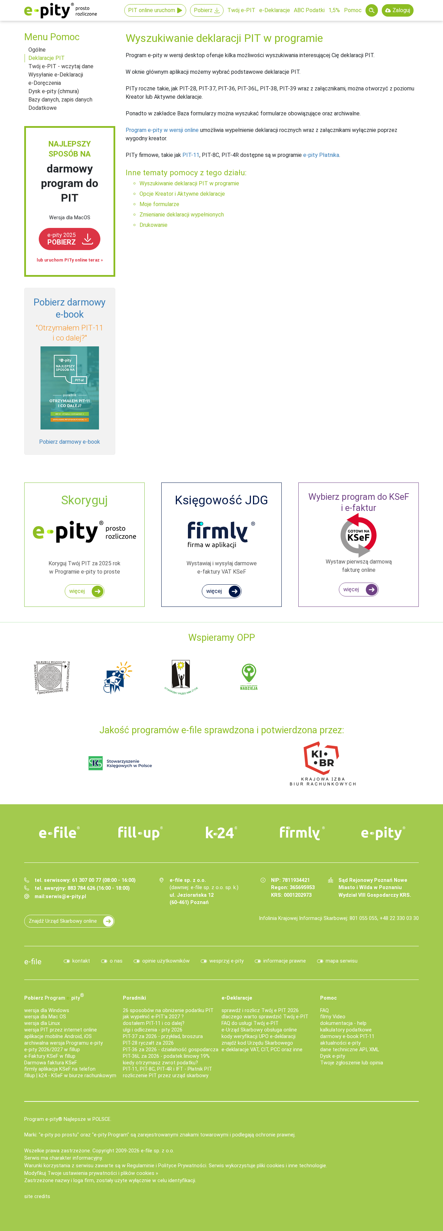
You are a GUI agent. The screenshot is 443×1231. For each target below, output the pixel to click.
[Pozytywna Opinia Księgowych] (120, 763)
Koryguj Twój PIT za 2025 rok (84, 534)
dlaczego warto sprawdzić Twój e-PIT (265, 1017)
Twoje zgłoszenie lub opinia (351, 1063)
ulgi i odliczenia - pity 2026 (152, 1030)
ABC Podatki (309, 10)
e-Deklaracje (274, 10)
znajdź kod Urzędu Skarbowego (257, 1043)
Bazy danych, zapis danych (60, 99)
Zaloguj (401, 10)
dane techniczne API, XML (349, 1050)
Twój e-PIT (241, 10)
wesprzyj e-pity (226, 961)
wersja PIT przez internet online (60, 1030)
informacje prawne (284, 961)
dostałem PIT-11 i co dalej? (153, 1023)
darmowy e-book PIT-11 (347, 1036)
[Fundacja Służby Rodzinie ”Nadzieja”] (249, 677)
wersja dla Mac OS (45, 1017)
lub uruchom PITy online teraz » (70, 260)
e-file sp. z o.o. (157, 1151)
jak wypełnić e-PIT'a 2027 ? (153, 1017)
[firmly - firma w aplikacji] (302, 833)
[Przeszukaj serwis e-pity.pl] (371, 10)
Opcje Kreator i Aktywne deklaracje (182, 194)
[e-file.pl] (59, 832)
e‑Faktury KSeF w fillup (49, 1056)
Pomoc (353, 10)
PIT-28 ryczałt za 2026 (148, 1043)
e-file (33, 961)
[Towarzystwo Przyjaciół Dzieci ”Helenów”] (117, 677)
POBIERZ (61, 239)
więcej (77, 591)
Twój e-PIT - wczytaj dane (60, 66)
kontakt (81, 961)
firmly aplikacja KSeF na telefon (60, 1069)
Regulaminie (140, 1166)
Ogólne (37, 49)
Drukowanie (153, 225)
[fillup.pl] (140, 833)
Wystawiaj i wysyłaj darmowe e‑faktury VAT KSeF (221, 534)
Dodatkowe (42, 108)
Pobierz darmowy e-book (69, 442)
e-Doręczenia (44, 83)
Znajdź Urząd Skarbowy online (63, 921)
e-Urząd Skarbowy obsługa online (259, 1030)
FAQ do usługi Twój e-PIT (250, 1023)
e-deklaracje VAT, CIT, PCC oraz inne (262, 1050)
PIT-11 (190, 155)
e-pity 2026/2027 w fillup (52, 1050)
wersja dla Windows (46, 1010)
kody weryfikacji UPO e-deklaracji (259, 1036)
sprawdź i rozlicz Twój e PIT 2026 (260, 1010)
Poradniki (134, 998)
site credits (37, 1196)
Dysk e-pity (332, 1056)
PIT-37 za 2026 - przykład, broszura (163, 1036)
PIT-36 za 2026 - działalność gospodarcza (170, 1050)
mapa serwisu (342, 961)
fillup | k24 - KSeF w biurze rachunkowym (70, 1076)
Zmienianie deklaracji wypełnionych (181, 214)
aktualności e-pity (340, 1043)
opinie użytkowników (166, 961)
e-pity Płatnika (321, 155)
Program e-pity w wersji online (162, 130)
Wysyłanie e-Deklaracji (55, 74)
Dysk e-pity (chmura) (53, 91)
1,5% (334, 10)
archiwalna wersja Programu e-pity (63, 1043)
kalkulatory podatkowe (346, 1030)
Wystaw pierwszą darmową (358, 532)
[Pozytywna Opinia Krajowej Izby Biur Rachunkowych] (323, 763)
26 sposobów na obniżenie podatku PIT (168, 1010)
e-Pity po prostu (60, 10)
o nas (116, 961)
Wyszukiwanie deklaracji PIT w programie (189, 183)
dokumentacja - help (343, 1023)
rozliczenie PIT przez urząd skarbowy (165, 1076)
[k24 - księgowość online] (221, 832)
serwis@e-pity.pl (66, 897)
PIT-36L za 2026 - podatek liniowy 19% (166, 1056)
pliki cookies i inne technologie (291, 1166)
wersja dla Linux (42, 1023)
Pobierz (203, 10)
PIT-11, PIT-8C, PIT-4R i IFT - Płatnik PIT (167, 1069)
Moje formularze (159, 204)
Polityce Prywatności (182, 1166)
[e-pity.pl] (383, 833)
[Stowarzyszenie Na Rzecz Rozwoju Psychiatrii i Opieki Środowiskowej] (52, 677)
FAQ (324, 1010)
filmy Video (332, 1017)
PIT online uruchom (151, 10)
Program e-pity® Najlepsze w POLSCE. (67, 1119)
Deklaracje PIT (46, 58)
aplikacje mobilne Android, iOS (58, 1036)
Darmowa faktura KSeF (50, 1063)
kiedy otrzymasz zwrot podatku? (160, 1063)
